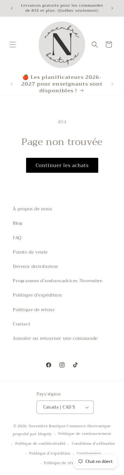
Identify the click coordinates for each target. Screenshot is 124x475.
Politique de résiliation (65, 463)
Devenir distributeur (36, 266)
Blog (17, 223)
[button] (13, 45)
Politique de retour (34, 309)
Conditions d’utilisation (93, 444)
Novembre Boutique (47, 426)
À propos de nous (32, 209)
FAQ (17, 237)
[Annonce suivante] (112, 8)
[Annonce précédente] (12, 8)
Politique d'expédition (37, 295)
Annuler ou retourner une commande (55, 338)
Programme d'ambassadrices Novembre (57, 280)
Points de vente (30, 252)
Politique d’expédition (49, 454)
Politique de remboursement (84, 434)
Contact (21, 324)
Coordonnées (89, 454)
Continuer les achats (62, 165)
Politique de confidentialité (40, 444)
